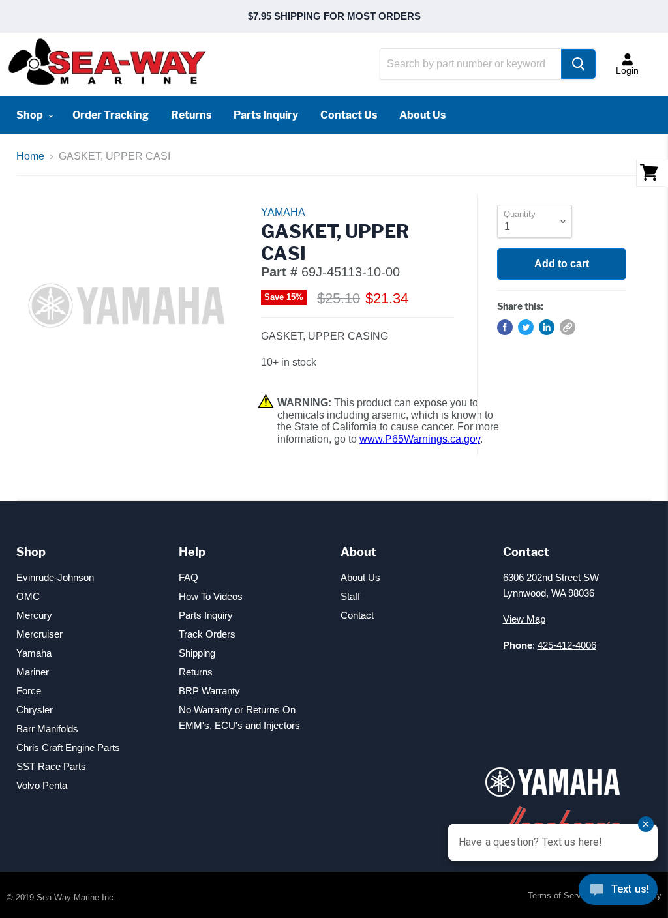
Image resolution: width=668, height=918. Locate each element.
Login (627, 70)
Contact (357, 615)
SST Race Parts (51, 766)
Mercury (34, 615)
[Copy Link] (567, 327)
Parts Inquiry (266, 115)
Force (28, 690)
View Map (524, 619)
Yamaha (34, 653)
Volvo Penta (41, 785)
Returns (191, 115)
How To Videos (211, 596)
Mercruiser (39, 634)
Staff (350, 596)
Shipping (197, 653)
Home (30, 156)
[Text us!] (618, 892)
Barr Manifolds (47, 728)
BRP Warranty (209, 690)
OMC (28, 596)
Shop (30, 115)
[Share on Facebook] (505, 327)
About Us (422, 115)
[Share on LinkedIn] (546, 327)
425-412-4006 (567, 645)
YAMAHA (283, 212)
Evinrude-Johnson (55, 577)
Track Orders (207, 634)
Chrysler (34, 709)
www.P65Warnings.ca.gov (419, 439)
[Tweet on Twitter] (526, 327)
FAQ (188, 577)
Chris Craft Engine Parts (68, 747)
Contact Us (348, 115)
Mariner (32, 671)
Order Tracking (110, 115)
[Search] (578, 64)
